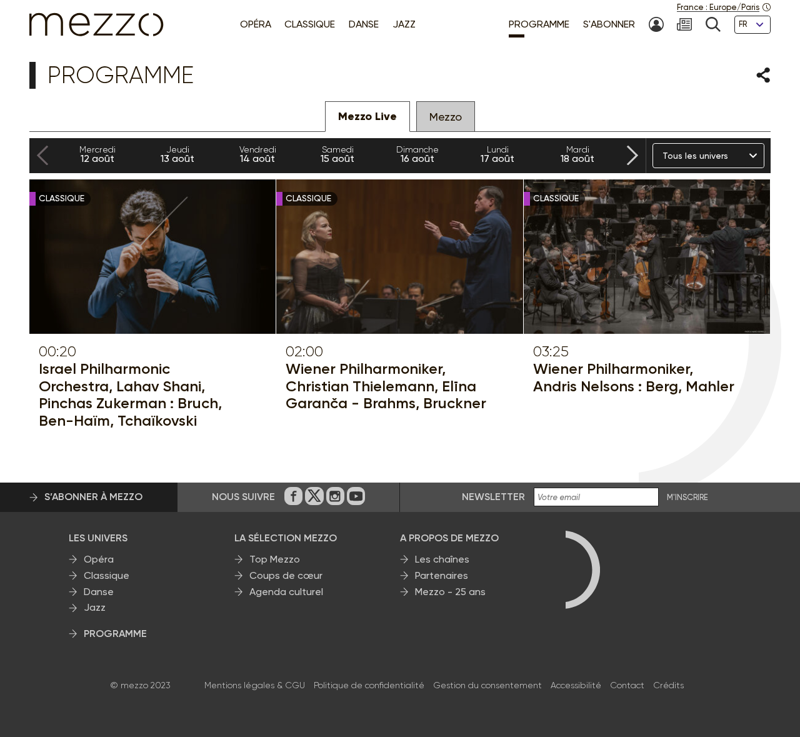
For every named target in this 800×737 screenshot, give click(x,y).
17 (497, 154)
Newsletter (493, 497)
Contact (627, 685)
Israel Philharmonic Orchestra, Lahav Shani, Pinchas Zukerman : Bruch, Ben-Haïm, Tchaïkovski (130, 394)
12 (97, 154)
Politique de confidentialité (369, 685)
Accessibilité (576, 685)
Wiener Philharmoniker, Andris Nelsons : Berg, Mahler (633, 377)
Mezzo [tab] (445, 116)
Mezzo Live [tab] (367, 116)
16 (417, 154)
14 (257, 154)
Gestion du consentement (487, 685)
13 (177, 154)
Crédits (668, 685)
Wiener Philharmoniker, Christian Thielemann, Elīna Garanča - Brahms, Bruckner (386, 386)
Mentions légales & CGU (254, 685)
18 (577, 154)
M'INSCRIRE (687, 497)
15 (337, 154)
